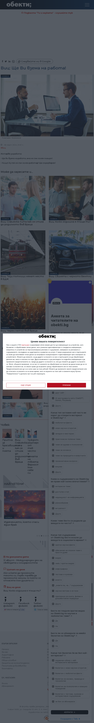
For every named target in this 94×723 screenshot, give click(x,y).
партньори (25, 345)
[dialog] (47, 361)
